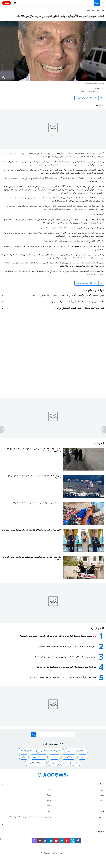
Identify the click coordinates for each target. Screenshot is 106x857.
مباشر (6, 3)
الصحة (49, 800)
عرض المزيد (100, 831)
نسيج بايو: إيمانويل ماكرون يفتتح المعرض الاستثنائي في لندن (79, 308)
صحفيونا (101, 816)
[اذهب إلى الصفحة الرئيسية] (97, 3)
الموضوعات (100, 783)
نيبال (23, 756)
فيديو (102, 811)
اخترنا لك (98, 443)
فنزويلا (53, 763)
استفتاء (54, 756)
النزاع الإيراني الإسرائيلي (76, 750)
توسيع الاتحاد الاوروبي (35, 763)
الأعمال (101, 795)
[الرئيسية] (103, 10)
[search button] (33, 734)
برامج (49, 811)
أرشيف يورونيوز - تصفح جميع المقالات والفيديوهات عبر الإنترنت (30, 816)
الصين (65, 763)
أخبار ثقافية (90, 10)
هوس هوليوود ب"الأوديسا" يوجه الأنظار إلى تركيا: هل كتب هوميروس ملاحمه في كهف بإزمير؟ (67, 295)
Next (102, 800)
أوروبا (102, 789)
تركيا (76, 763)
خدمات (101, 824)
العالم (49, 789)
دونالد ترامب (69, 756)
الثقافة (49, 806)
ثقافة (98, 10)
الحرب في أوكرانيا (27, 750)
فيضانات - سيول (38, 756)
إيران (82, 756)
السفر (102, 806)
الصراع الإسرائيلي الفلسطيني (51, 750)
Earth (49, 795)
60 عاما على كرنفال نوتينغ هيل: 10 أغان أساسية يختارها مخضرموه (77, 302)
